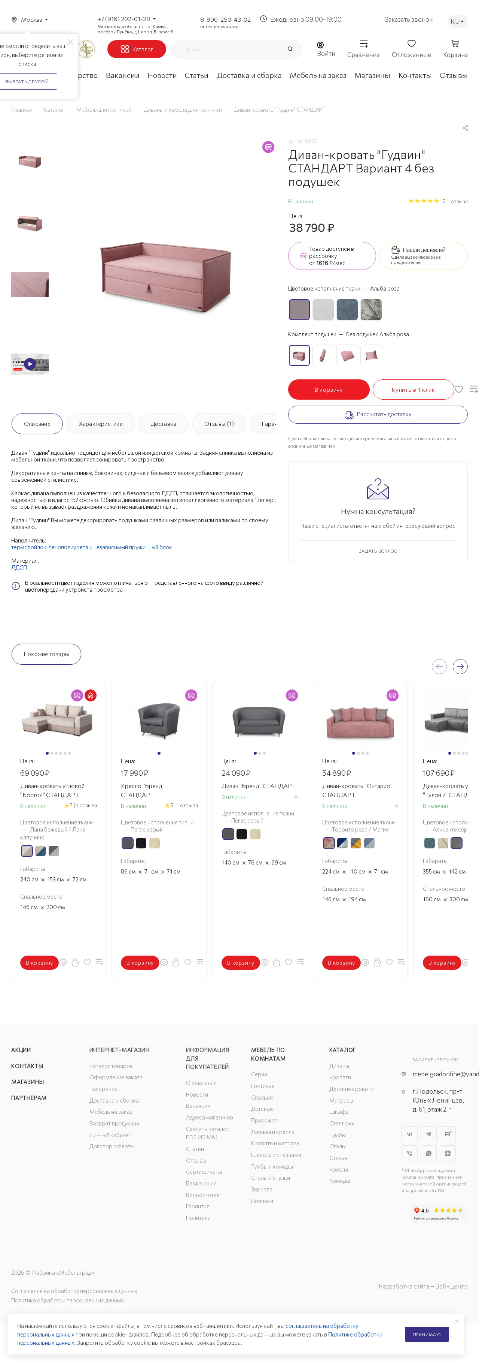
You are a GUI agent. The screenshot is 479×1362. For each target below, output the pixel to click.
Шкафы (339, 1111)
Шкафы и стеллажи (276, 1154)
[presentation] (439, 666)
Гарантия (274, 423)
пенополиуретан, (70, 547)
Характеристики (101, 423)
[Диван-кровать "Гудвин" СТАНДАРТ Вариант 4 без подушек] (167, 271)
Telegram (429, 1134)
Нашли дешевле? (424, 249)
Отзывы (196, 1160)
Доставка (164, 423)
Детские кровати (351, 1088)
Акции (21, 1049)
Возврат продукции (114, 1123)
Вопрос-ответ (204, 1194)
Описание (37, 423)
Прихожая (264, 1120)
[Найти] (290, 49)
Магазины (27, 1081)
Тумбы (337, 1134)
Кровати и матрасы (275, 1143)
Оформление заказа (116, 1077)
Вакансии (198, 1105)
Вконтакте (410, 1134)
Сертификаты (204, 1171)
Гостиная (263, 1085)
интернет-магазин (219, 26)
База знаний (201, 1183)
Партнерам (29, 1097)
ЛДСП (19, 567)
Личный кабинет (110, 1134)
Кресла (338, 1169)
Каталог (343, 1049)
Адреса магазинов (209, 1117)
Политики (198, 1217)
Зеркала (261, 1189)
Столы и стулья (270, 1177)
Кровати (340, 1077)
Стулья (338, 1157)
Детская (262, 1108)
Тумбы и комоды (272, 1166)
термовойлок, (29, 547)
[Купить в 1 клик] (75, 961)
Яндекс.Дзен (448, 1153)
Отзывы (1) (219, 423)
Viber (410, 1153)
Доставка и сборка (114, 1100)
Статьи (195, 1148)
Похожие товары (46, 653)
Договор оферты (111, 1146)
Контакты (27, 1065)
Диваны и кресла (273, 1131)
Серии (259, 1074)
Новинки (262, 1200)
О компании (201, 1082)
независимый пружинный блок (133, 547)
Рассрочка (103, 1088)
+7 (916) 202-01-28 (124, 18)
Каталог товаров (111, 1065)
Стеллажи (342, 1123)
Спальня (262, 1097)
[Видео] (30, 364)
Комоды (339, 1180)
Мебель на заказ (110, 1111)
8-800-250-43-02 (225, 19)
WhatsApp (429, 1153)
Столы (337, 1146)
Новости (197, 1094)
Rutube (448, 1134)
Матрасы (341, 1100)
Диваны (339, 1065)
